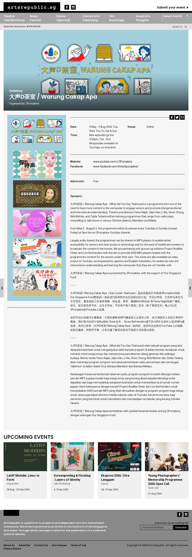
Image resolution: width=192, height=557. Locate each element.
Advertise (24, 545)
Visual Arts (143, 16)
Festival (35, 20)
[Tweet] (177, 117)
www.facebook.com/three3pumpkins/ (116, 166)
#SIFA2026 (33, 26)
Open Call (63, 20)
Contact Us (41, 545)
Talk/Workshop (14, 20)
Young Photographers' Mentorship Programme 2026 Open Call (165, 480)
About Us (9, 545)
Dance (60, 16)
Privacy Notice (12, 548)
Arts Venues (59, 545)
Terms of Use (78, 545)
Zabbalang (90, 20)
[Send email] (182, 117)
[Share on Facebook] (172, 117)
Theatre (9, 16)
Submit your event (171, 7)
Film (112, 16)
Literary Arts (91, 16)
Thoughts (142, 20)
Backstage (116, 20)
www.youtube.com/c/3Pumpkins (112, 161)
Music (34, 16)
